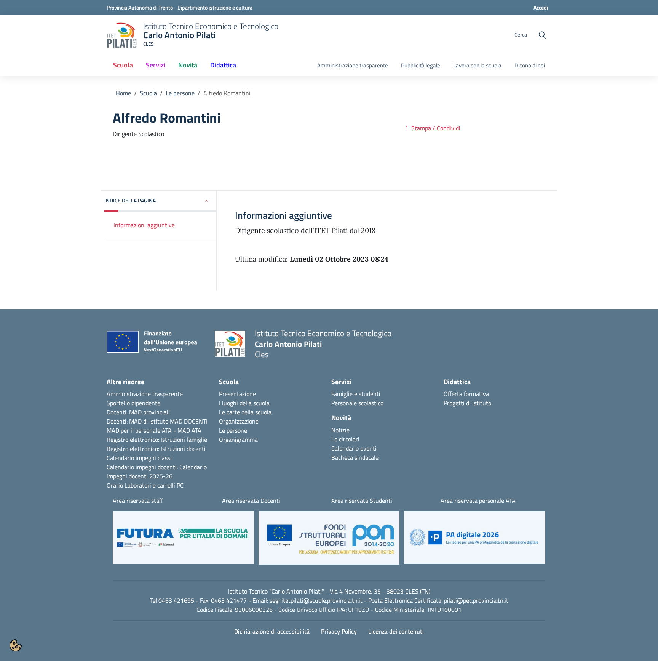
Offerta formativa (466, 393)
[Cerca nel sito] (542, 35)
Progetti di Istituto (467, 403)
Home (123, 93)
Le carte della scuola (245, 412)
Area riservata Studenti (361, 500)
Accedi (540, 7)
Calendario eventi (354, 448)
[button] (160, 201)
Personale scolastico (357, 403)
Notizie (340, 430)
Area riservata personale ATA (478, 500)
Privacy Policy (339, 631)
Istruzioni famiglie (184, 439)
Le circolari (345, 439)
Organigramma (238, 439)
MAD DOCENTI (189, 421)
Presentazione (237, 393)
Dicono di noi (529, 65)
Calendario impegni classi (139, 457)
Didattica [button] (223, 65)
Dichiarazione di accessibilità (272, 631)
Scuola (148, 93)
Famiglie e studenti (355, 393)
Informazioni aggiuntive (144, 224)
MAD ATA (189, 430)
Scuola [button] (123, 65)
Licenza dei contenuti (396, 631)
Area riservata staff (138, 500)
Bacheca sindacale (355, 457)
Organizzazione (239, 421)
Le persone (180, 93)
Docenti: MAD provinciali (138, 412)
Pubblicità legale (420, 65)
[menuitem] (123, 65)
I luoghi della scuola (244, 403)
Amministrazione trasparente (352, 65)
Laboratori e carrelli (150, 485)
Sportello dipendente (133, 403)
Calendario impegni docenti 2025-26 (157, 471)
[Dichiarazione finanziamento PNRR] (155, 344)
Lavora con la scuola (477, 65)
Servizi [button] (155, 65)
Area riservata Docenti (251, 500)
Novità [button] (190, 67)
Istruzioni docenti (183, 448)
